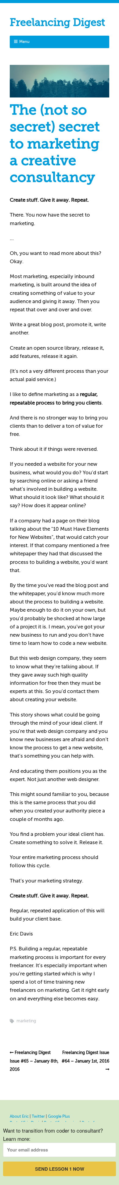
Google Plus (59, 1116)
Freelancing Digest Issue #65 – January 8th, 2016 (34, 1060)
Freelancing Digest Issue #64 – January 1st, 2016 (85, 1056)
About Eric (19, 1116)
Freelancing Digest (57, 22)
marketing (26, 1021)
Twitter (38, 1116)
